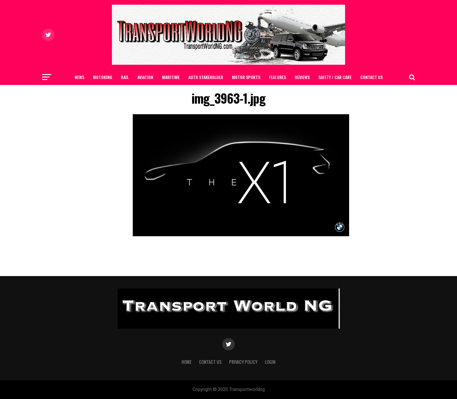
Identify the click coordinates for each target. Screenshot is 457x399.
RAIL (125, 77)
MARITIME (171, 77)
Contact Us (371, 77)
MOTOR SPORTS (246, 77)
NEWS (79, 77)
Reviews (302, 77)
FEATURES (277, 77)
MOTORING (102, 77)
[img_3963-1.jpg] (241, 234)
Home (187, 362)
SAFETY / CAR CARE (335, 77)
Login (270, 362)
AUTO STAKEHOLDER (205, 77)
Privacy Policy (243, 362)
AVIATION (145, 77)
